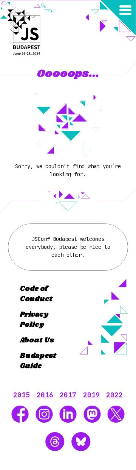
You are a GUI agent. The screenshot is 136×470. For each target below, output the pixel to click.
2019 (91, 394)
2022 (114, 394)
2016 (45, 394)
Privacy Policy (34, 320)
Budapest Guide (38, 361)
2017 (68, 394)
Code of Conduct (36, 294)
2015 (21, 394)
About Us (37, 340)
